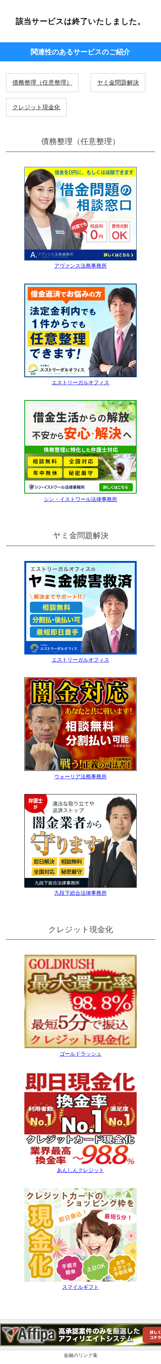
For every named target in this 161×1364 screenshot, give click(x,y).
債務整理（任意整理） (42, 82)
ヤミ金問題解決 (118, 82)
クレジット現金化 (36, 107)
